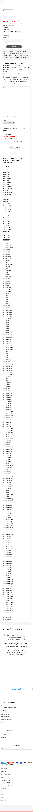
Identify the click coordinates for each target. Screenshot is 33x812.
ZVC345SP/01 (6, 268)
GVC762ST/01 (7, 227)
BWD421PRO (6, 199)
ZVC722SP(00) (7, 297)
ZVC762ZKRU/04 (8, 526)
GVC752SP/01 (7, 221)
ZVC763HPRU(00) (8, 590)
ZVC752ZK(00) (7, 420)
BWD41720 (6, 180)
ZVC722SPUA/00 (7, 312)
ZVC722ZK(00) (7, 339)
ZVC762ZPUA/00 (7, 565)
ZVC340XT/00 (7, 258)
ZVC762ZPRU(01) (8, 552)
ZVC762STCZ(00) (8, 494)
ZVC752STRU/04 (7, 401)
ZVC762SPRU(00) (8, 476)
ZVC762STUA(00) (8, 505)
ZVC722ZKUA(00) (8, 345)
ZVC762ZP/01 (6, 542)
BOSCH (6, 166)
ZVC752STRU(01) (8, 395)
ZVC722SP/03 (6, 306)
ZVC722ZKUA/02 (8, 349)
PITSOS (6, 218)
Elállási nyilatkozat (5, 800)
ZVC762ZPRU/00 (7, 555)
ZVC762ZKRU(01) (8, 521)
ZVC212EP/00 (6, 250)
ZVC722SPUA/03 (7, 316)
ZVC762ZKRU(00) (8, 519)
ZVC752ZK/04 (7, 426)
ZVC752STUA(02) (8, 407)
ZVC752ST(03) (7, 389)
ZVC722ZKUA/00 (8, 347)
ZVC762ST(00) (7, 488)
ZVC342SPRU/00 (7, 264)
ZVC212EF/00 (6, 243)
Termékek (3, 737)
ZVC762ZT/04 (7, 575)
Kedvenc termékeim (5, 780)
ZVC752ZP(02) (7, 445)
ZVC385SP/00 (6, 293)
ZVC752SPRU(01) (8, 366)
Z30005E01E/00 (7, 209)
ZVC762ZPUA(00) (8, 561)
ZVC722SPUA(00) (8, 310)
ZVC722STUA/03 (7, 337)
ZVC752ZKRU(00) (8, 428)
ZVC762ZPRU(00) (8, 550)
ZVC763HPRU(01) (8, 592)
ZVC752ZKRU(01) (8, 430)
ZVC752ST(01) (7, 384)
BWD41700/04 (7, 178)
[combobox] (13, 32)
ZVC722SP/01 (6, 301)
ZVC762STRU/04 (7, 503)
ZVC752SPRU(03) (8, 370)
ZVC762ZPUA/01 (7, 567)
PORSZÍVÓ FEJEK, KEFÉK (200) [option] (12, 31)
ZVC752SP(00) (7, 351)
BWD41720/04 (7, 182)
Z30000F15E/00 (7, 205)
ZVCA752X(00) (7, 619)
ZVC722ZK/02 (7, 343)
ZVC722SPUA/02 (7, 314)
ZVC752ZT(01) (7, 459)
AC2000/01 (6, 170)
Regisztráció (4, 771)
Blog (2, 740)
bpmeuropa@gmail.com (6, 719)
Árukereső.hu (16, 692)
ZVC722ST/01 (6, 322)
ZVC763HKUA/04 (8, 588)
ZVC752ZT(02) (7, 461)
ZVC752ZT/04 (7, 463)
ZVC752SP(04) (7, 360)
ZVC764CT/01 (7, 615)
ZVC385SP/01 (6, 295)
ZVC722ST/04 (6, 328)
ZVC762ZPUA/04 (7, 569)
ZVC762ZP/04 (6, 544)
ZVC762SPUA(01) (8, 484)
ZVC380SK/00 (7, 270)
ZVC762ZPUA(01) (8, 563)
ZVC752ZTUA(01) (8, 467)
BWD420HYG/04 (7, 188)
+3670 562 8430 (5, 714)
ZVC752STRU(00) (8, 393)
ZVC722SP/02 (6, 304)
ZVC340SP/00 (6, 252)
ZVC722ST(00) (7, 318)
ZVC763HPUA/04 (8, 600)
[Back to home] (15, 4)
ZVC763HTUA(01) (8, 611)
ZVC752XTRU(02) (8, 416)
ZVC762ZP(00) (7, 536)
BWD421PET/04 (7, 193)
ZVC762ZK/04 (7, 517)
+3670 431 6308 (5, 716)
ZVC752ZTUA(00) (8, 465)
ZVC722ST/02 (6, 324)
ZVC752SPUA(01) (8, 378)
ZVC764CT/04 (7, 617)
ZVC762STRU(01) (8, 501)
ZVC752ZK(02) (7, 424)
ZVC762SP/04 (6, 474)
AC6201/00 (6, 172)
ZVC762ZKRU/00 (8, 523)
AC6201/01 (6, 174)
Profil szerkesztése (5, 774)
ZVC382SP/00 (6, 283)
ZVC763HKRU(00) (8, 577)
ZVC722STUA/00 (7, 333)
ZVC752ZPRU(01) (8, 449)
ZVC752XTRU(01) (8, 414)
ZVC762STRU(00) (8, 499)
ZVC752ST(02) (7, 387)
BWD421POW (7, 195)
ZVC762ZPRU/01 (7, 557)
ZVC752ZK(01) (7, 422)
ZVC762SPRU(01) (8, 478)
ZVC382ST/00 (6, 285)
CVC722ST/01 (7, 203)
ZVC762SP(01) (7, 472)
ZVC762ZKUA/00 (8, 532)
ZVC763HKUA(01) (8, 586)
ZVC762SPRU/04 (7, 480)
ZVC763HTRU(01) (8, 604)
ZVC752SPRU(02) (8, 368)
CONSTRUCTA (8, 212)
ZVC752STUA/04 (7, 409)
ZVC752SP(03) (7, 358)
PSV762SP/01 (6, 235)
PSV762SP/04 (6, 237)
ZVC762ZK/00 (7, 515)
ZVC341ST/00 (6, 260)
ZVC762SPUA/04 (7, 486)
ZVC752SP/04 (6, 362)
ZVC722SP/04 (6, 308)
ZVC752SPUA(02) (8, 380)
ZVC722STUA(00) (8, 331)
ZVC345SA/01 (7, 266)
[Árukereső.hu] (16, 689)
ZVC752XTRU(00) (8, 411)
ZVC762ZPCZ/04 (7, 548)
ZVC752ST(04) (7, 391)
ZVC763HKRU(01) (8, 579)
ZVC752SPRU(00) (8, 364)
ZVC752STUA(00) (8, 403)
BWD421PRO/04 (7, 201)
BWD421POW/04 (7, 197)
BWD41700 (6, 176)
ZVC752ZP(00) (7, 440)
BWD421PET (6, 190)
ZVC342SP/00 (6, 262)
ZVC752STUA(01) (8, 405)
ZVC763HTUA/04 (8, 613)
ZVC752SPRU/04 (7, 374)
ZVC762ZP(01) (7, 538)
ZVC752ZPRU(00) (8, 447)
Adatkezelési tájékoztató (6, 789)
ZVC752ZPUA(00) (8, 453)
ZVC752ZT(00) (7, 457)
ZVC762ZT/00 (7, 573)
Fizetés (2, 791)
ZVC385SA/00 (7, 287)
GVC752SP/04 (7, 225)
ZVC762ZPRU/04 (7, 559)
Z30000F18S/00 (7, 207)
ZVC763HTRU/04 (8, 606)
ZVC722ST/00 (6, 320)
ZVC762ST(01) (7, 490)
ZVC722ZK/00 (7, 341)
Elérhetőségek (4, 797)
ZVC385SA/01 (7, 289)
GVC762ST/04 (7, 229)
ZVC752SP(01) (7, 353)
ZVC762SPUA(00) (8, 482)
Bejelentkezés (4, 768)
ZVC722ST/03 (6, 326)
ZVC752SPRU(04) (8, 372)
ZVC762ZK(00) (7, 511)
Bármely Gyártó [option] (7, 40)
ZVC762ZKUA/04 (8, 534)
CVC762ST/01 (7, 215)
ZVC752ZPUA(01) (8, 455)
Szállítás (3, 794)
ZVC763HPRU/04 (7, 594)
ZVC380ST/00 (6, 275)
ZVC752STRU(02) (8, 397)
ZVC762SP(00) (7, 470)
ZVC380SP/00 (6, 272)
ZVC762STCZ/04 (7, 496)
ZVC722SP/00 (6, 299)
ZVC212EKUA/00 (8, 248)
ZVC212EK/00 (7, 245)
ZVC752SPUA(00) (8, 376)
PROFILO (7, 232)
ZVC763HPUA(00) (8, 596)
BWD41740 (6, 184)
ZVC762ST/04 (6, 492)
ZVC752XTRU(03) (8, 418)
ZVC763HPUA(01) (8, 598)
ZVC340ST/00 (6, 254)
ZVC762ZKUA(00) (8, 528)
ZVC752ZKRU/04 (8, 434)
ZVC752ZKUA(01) (8, 438)
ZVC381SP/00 (6, 279)
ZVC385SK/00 (7, 291)
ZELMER (6, 240)
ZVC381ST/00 (6, 281)
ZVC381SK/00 (7, 277)
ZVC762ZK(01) (7, 513)
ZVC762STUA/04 (7, 509)
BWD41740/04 (7, 186)
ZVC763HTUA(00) (8, 608)
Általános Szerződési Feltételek (8, 786)
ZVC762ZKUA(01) (8, 530)
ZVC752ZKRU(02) (8, 432)
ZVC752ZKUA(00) (8, 436)
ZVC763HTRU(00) (8, 602)
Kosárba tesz (19, 147)
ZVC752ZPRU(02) (8, 451)
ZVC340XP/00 (7, 256)
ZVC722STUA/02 (7, 335)
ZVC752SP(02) (7, 355)
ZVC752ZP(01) (7, 443)
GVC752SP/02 (7, 223)
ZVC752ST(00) (7, 382)
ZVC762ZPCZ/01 (7, 546)
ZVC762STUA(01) (8, 507)
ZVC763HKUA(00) (8, 584)
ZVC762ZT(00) (7, 571)
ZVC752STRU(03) (8, 399)
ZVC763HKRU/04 (8, 582)
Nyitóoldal (3, 734)
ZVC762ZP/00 (6, 540)
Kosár (2, 777)
